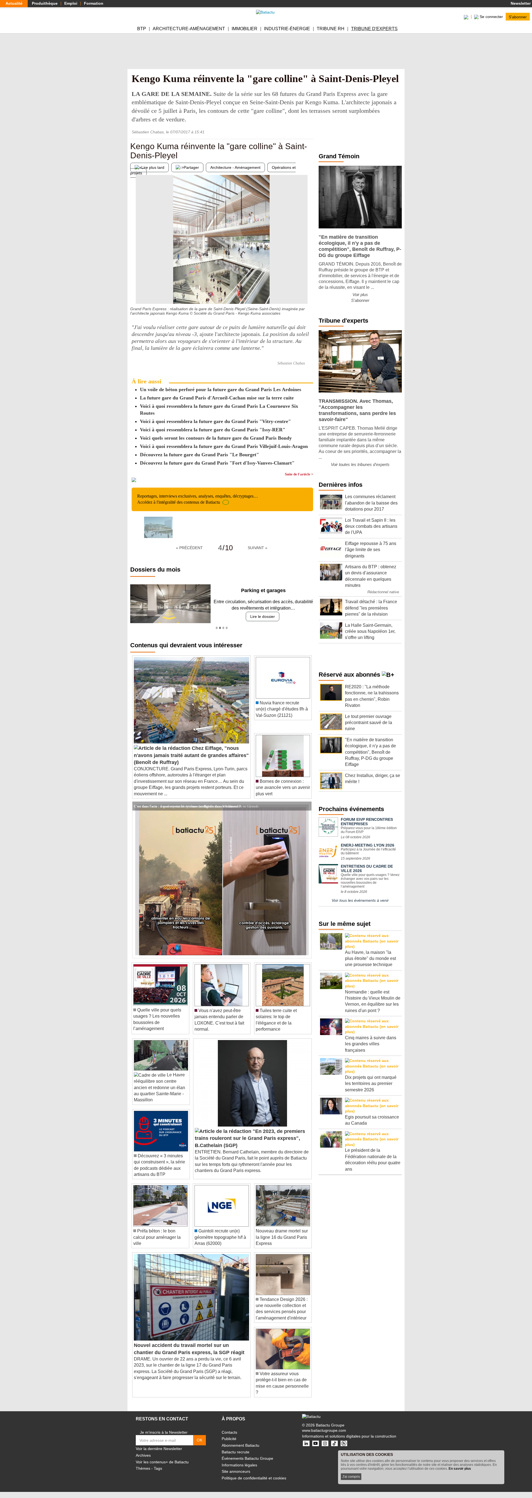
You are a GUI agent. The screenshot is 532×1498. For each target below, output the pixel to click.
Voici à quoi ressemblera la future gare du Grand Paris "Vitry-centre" (215, 421)
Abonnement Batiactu (240, 1445)
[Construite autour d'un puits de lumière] (134, 293)
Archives (143, 1455)
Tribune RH (330, 28)
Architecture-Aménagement (189, 28)
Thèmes (143, 1468)
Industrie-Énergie (287, 28)
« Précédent (189, 548)
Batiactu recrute (235, 1452)
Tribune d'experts (374, 28)
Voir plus (360, 294)
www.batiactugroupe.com (324, 1430)
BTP (141, 28)
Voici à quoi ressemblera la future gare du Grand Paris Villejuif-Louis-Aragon (224, 446)
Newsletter (520, 3)
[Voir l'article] (306, 806)
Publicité (229, 1438)
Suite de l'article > (299, 474)
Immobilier (244, 28)
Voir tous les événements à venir (360, 900)
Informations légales (239, 1465)
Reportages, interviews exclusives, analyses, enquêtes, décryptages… (197, 499)
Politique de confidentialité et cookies (254, 1478)
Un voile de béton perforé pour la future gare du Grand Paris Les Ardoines (220, 389)
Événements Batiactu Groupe (247, 1458)
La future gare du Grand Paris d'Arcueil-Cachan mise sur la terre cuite (217, 398)
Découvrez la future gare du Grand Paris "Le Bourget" (199, 454)
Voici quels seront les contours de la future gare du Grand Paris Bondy (216, 438)
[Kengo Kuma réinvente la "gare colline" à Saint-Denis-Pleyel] (158, 527)
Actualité (14, 3)
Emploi (70, 3)
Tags (158, 1468)
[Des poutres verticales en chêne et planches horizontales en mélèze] (308, 293)
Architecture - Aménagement (235, 167)
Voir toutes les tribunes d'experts (360, 464)
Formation (93, 3)
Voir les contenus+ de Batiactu (162, 1462)
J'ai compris (351, 1477)
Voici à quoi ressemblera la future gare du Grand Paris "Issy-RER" (212, 429)
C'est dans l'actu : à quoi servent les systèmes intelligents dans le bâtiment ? (187, 805)
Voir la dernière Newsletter (159, 1448)
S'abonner (518, 17)
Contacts (229, 1432)
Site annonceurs (236, 1471)
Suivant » (257, 548)
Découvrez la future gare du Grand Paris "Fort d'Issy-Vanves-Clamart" (217, 463)
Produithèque (45, 3)
